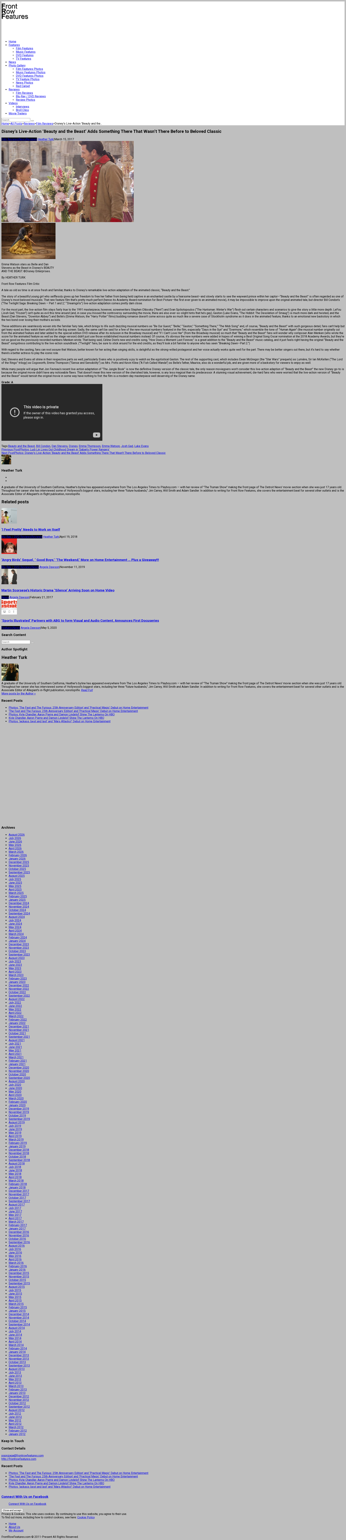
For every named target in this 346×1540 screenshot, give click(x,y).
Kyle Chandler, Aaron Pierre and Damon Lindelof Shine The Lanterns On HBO (56, 718)
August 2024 (17, 917)
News (12, 62)
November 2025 (19, 865)
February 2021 (18, 1060)
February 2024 (18, 937)
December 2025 (19, 862)
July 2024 (15, 920)
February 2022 (18, 1019)
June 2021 (15, 1047)
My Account (16, 1530)
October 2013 (17, 1362)
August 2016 (17, 1245)
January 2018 (17, 1187)
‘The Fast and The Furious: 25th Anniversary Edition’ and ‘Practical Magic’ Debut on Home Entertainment (73, 711)
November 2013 (19, 1358)
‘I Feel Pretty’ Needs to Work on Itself (30, 530)
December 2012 (19, 1396)
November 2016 (19, 1235)
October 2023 (17, 951)
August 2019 (17, 1122)
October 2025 (17, 869)
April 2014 (15, 1341)
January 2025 (17, 900)
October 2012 (17, 1403)
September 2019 (19, 1119)
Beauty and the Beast (21, 446)
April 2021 (15, 1054)
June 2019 (15, 1129)
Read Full (87, 690)
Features (14, 45)
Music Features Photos (30, 72)
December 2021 (19, 1026)
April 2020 (15, 1095)
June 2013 (15, 1376)
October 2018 (17, 1156)
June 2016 (15, 1252)
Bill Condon (43, 446)
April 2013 (15, 1382)
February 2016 (18, 1266)
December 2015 (19, 1273)
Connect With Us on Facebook (24, 1497)
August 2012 (17, 1410)
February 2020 (18, 1102)
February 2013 (18, 1389)
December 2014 (19, 1314)
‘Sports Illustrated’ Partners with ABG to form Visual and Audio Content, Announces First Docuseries (80, 621)
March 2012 (16, 1427)
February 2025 (18, 896)
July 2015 (15, 1290)
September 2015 (19, 1283)
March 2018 (16, 1180)
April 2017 (15, 1218)
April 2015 (15, 1300)
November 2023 (19, 947)
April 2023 (15, 971)
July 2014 (15, 1331)
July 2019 (15, 1126)
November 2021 (19, 1030)
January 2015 (17, 1311)
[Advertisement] (67, 28)
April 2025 (15, 889)
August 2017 (17, 1204)
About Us (14, 1527)
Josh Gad (127, 446)
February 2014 (18, 1348)
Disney (73, 446)
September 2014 (19, 1324)
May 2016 (15, 1256)
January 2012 (17, 1434)
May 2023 (15, 968)
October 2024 (17, 910)
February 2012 (18, 1430)
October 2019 (17, 1115)
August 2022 (17, 999)
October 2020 (17, 1074)
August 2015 (17, 1287)
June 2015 (15, 1293)
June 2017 (15, 1211)
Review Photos (25, 99)
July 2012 (15, 1413)
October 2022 (17, 992)
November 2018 (19, 1153)
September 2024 (19, 913)
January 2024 (17, 941)
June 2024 (15, 923)
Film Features (24, 48)
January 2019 (17, 1146)
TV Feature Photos (27, 79)
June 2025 (15, 882)
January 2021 (17, 1064)
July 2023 (15, 961)
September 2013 (19, 1365)
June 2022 (15, 1006)
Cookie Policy (86, 1517)
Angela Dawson (49, 567)
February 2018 (18, 1184)
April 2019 (15, 1136)
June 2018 (15, 1170)
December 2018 (19, 1150)
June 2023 (15, 965)
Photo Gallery (17, 65)
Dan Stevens (60, 446)
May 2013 (15, 1379)
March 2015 (16, 1304)
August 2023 (17, 958)
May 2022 (15, 1009)
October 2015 (17, 1280)
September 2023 (19, 954)
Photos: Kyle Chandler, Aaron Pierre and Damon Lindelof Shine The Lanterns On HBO (62, 714)
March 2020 (16, 1098)
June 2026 (15, 841)
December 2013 (19, 1355)
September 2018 (19, 1160)
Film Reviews (24, 93)
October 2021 (17, 1033)
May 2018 (15, 1174)
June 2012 (15, 1417)
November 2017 (19, 1194)
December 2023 (19, 944)
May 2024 (15, 927)
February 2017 (18, 1225)
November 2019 (19, 1112)
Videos (13, 103)
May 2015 (15, 1297)
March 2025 (16, 893)
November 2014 (19, 1317)
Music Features (26, 52)
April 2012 (15, 1424)
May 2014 (15, 1338)
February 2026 (18, 855)
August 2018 (17, 1163)
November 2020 (19, 1071)
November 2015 (19, 1276)
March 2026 (16, 852)
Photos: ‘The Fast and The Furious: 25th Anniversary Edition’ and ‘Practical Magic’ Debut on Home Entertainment (78, 707)
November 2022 (19, 989)
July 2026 (15, 838)
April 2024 (15, 930)
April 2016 (15, 1259)
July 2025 (15, 879)
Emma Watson (111, 446)
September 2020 (19, 1078)
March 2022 (16, 1016)
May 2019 (15, 1132)
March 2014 (16, 1345)
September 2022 (19, 995)
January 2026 (17, 858)
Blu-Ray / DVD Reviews (31, 96)
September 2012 (19, 1406)
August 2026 (17, 834)
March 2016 (16, 1263)
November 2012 (19, 1400)
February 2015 (18, 1307)
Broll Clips (22, 110)
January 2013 (17, 1393)
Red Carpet (23, 86)
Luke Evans (141, 446)
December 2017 (19, 1191)
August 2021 (17, 1040)
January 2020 (17, 1105)
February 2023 (18, 978)
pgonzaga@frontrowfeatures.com (22, 1455)
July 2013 (15, 1372)
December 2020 (19, 1067)
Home (12, 41)
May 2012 (15, 1420)
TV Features (23, 58)
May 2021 (15, 1050)
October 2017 (17, 1197)
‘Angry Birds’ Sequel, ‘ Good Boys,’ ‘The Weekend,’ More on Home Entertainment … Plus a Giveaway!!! (80, 560)
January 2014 (17, 1352)
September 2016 (19, 1242)
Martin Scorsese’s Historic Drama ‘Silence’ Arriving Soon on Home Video (57, 590)
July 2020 (15, 1084)
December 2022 (19, 985)
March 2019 (16, 1139)
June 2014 (15, 1334)
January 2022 (17, 1023)
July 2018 (15, 1167)
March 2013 (16, 1386)
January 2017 (17, 1228)
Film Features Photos (29, 69)
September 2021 (19, 1037)
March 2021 (16, 1057)
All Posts (16, 123)
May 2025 (15, 886)
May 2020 (15, 1091)
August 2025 (17, 876)
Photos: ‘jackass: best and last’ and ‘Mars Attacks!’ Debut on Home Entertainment (59, 721)
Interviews (22, 106)
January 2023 (17, 982)
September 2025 (19, 872)
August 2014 (17, 1328)
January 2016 (17, 1269)
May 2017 (15, 1215)
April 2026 (15, 848)
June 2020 (15, 1088)
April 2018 (15, 1177)
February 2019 (18, 1143)
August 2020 (17, 1081)
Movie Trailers (18, 113)
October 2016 (17, 1239)
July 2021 (15, 1043)
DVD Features (25, 55)
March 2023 (16, 975)
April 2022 (15, 1013)
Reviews (14, 89)
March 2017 (16, 1221)
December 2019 (19, 1108)
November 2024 (19, 906)
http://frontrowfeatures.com (18, 1459)
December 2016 (19, 1232)
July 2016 (15, 1249)
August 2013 (17, 1369)
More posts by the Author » (18, 693)
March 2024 (16, 934)
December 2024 (19, 903)
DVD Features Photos (29, 76)
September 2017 (19, 1201)
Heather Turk (46, 139)
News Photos (24, 82)
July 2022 (15, 1002)
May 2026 (15, 845)
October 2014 (17, 1321)
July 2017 (15, 1208)
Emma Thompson (90, 446)
